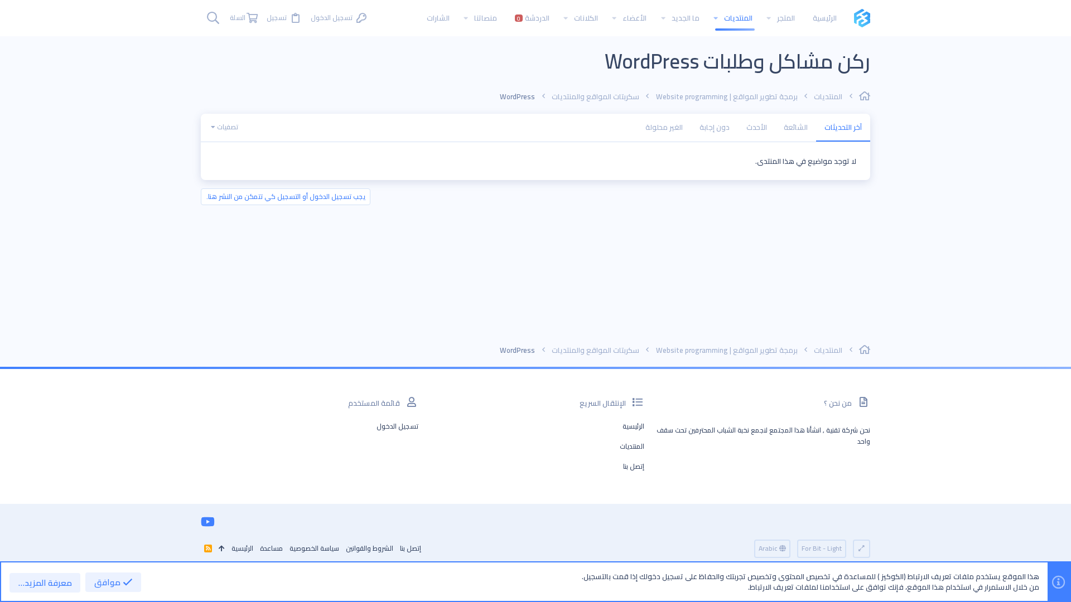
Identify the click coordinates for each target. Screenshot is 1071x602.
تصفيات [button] (227, 126)
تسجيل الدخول (397, 426)
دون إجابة (714, 127)
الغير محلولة (664, 127)
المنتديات (632, 446)
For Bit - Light (822, 548)
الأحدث (756, 127)
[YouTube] (208, 522)
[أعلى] (221, 549)
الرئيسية (633, 426)
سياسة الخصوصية (314, 548)
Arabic (769, 548)
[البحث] (213, 18)
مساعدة (271, 548)
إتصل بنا (633, 466)
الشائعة (796, 127)
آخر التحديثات (843, 127)
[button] (768, 18)
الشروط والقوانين (369, 548)
